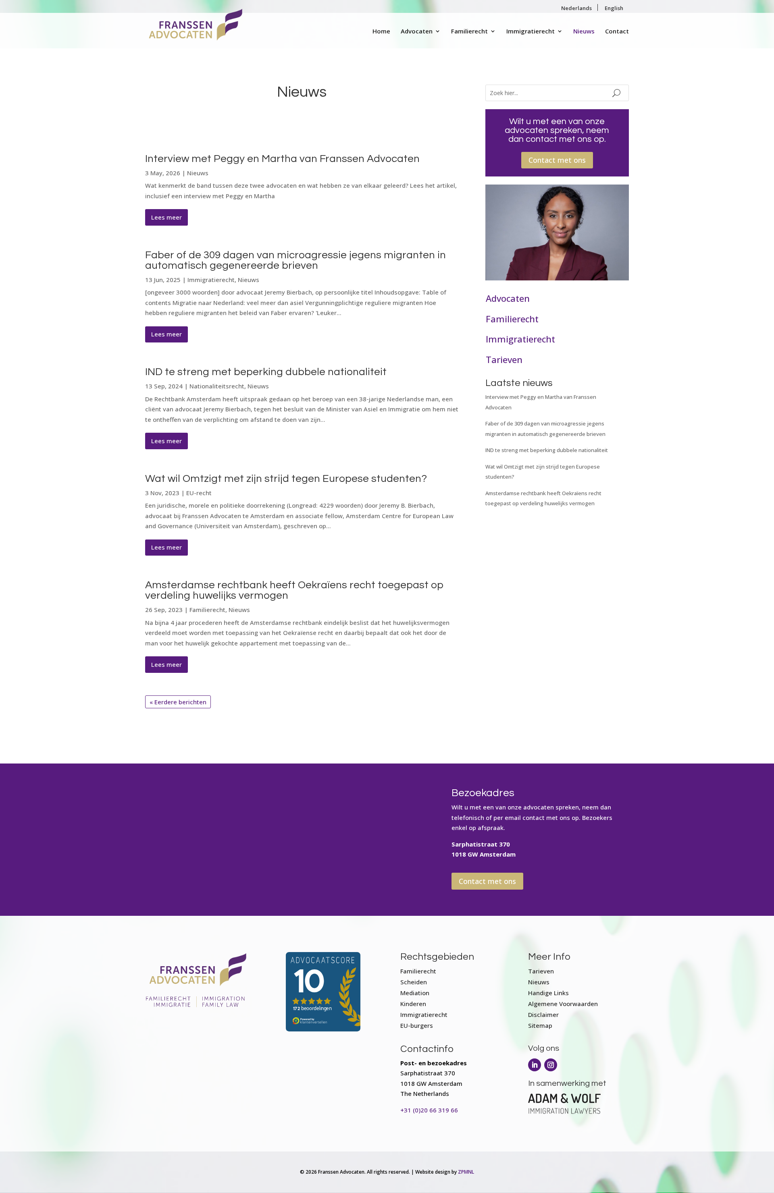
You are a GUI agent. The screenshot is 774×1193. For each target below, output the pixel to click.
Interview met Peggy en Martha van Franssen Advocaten (282, 159)
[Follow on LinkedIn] (534, 1064)
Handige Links (548, 993)
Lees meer (166, 217)
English (614, 8)
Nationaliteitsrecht (216, 386)
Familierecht (469, 31)
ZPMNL (466, 1171)
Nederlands (576, 8)
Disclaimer (543, 1014)
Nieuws (584, 31)
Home (381, 31)
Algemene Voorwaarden (563, 1004)
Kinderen (413, 1004)
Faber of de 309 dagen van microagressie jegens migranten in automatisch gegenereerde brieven (295, 260)
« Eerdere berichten (178, 702)
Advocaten (417, 31)
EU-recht (199, 493)
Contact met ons (557, 160)
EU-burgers (416, 1025)
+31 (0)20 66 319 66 (429, 1110)
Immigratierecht (530, 31)
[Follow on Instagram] (550, 1064)
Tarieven (504, 359)
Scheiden (413, 982)
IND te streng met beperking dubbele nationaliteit (266, 372)
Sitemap (540, 1025)
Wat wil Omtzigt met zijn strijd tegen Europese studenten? (286, 478)
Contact (617, 31)
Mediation (414, 993)
